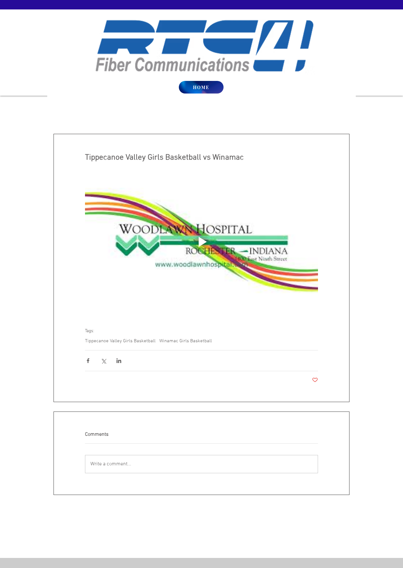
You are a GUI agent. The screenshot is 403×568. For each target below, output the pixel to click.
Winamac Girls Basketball (185, 341)
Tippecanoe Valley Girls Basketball (120, 341)
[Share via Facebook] (88, 361)
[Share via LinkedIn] (119, 361)
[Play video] (201, 241)
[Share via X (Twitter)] (103, 361)
